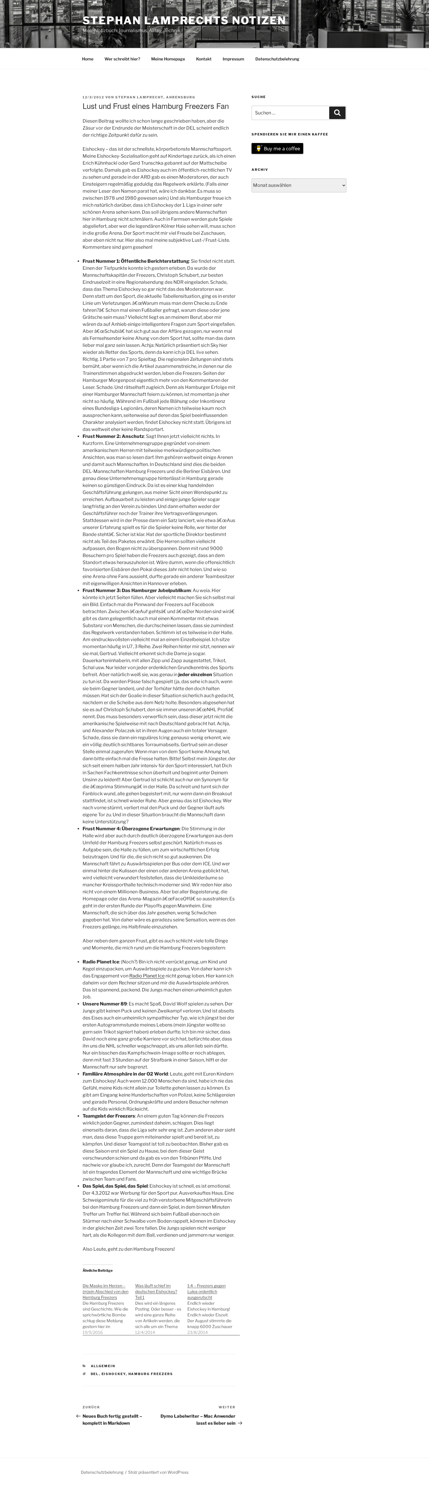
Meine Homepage (168, 58)
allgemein (103, 1366)
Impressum (233, 58)
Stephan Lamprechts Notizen (184, 20)
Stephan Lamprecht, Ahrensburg (155, 97)
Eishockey (114, 1374)
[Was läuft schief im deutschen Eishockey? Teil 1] (161, 1306)
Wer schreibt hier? (122, 58)
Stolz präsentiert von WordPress (158, 1472)
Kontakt (204, 58)
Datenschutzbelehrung (277, 58)
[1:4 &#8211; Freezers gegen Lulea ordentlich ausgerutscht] (213, 1306)
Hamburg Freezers (150, 1374)
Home (87, 58)
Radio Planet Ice (147, 976)
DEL (95, 1374)
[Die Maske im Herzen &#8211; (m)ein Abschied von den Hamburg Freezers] (109, 1306)
